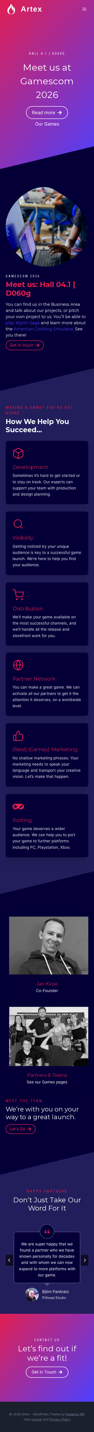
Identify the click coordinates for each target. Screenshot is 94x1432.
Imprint (36, 1419)
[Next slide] (84, 1260)
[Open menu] (84, 9)
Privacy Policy (60, 1419)
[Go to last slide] (9, 1260)
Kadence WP (75, 1414)
